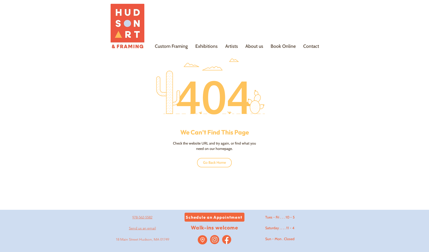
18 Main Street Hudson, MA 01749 (142, 239)
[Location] (202, 239)
